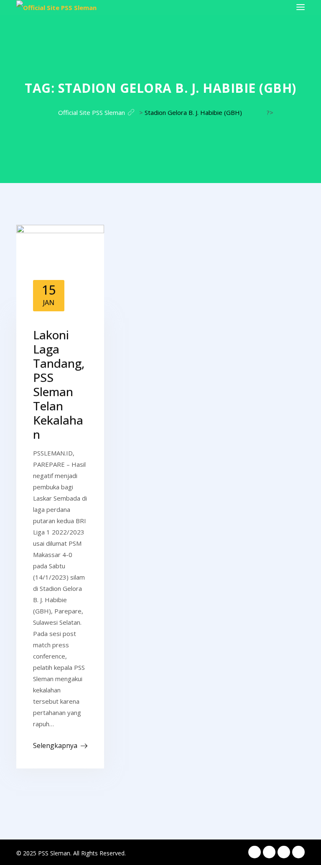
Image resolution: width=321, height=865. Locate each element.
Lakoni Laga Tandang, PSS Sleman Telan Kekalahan (58, 384)
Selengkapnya (55, 745)
